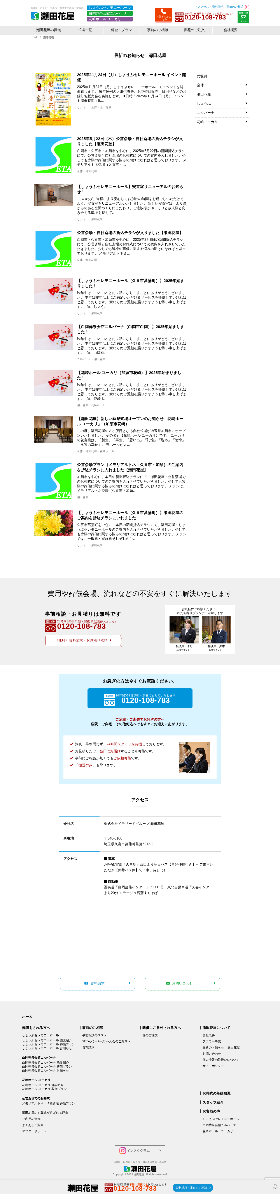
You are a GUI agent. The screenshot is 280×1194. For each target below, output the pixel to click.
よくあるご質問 (33, 1125)
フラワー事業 (212, 1041)
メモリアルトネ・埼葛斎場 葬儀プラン (48, 1103)
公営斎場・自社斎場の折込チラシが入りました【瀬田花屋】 (130, 232)
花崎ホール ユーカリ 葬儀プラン (44, 1089)
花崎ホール (98, 405)
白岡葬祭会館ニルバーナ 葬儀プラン (47, 1066)
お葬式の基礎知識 (217, 1093)
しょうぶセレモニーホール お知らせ (47, 1048)
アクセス (203, 6)
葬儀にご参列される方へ (161, 1027)
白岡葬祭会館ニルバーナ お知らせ (45, 1070)
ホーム (27, 1017)
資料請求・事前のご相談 (227, 6)
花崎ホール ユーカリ (105, 19)
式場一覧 (85, 30)
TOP (276, 1188)
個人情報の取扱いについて (221, 1059)
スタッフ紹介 (213, 1102)
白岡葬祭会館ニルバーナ (108, 13)
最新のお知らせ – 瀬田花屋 (221, 1047)
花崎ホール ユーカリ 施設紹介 (43, 1085)
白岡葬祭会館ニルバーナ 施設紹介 (45, 1062)
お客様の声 (211, 1111)
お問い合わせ (182, 983)
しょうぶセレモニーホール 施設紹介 (47, 1040)
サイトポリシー (213, 1066)
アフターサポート (34, 1131)
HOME (34, 37)
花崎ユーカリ (207, 122)
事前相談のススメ (94, 1035)
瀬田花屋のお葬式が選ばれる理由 (45, 1112)
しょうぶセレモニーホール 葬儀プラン (48, 1044)
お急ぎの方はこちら (163, 18)
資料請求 (98, 983)
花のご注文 (150, 1035)
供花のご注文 (194, 30)
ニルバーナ (84, 359)
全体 (94, 107)
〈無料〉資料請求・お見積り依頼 (81, 640)
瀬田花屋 (105, 107)
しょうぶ (82, 107)
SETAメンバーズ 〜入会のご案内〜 (106, 1041)
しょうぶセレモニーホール (110, 7)
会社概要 (209, 1035)
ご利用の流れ (31, 1119)
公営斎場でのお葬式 (36, 1098)
